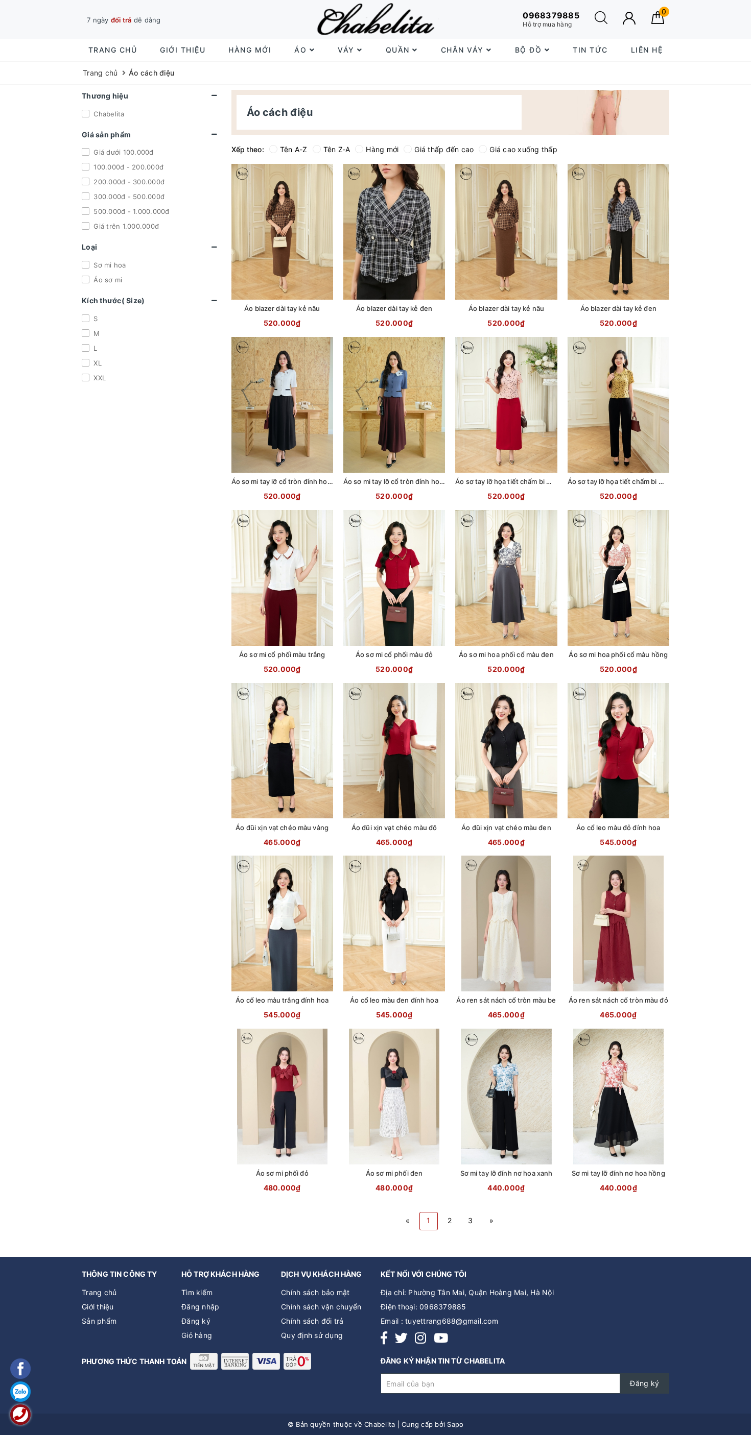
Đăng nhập (200, 1306)
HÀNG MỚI (249, 49)
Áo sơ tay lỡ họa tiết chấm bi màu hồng (516, 481)
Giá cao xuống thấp (523, 149)
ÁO (302, 49)
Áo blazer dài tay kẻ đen (394, 308)
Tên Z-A (336, 149)
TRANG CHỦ (112, 49)
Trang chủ (99, 1292)
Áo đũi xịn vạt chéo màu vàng (282, 827)
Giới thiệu (98, 1306)
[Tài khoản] (629, 18)
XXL (98, 378)
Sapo (455, 1424)
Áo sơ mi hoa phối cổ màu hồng (618, 654)
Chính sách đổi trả (312, 1321)
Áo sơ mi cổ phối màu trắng (282, 654)
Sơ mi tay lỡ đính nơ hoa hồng (618, 1173)
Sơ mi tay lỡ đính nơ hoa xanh (506, 1173)
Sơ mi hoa (108, 265)
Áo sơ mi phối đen (394, 1173)
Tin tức (590, 49)
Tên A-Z (294, 149)
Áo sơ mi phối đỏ (282, 1173)
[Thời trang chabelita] (375, 19)
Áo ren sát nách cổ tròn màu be (506, 1000)
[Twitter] (401, 1338)
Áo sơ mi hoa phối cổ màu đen (506, 654)
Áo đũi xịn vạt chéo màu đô (394, 827)
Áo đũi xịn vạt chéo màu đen (506, 827)
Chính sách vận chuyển (321, 1306)
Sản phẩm (99, 1321)
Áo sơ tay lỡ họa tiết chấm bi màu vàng (628, 481)
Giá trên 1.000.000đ (125, 226)
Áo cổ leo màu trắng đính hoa (282, 1000)
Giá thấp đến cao (444, 149)
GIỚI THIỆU (182, 49)
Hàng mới (382, 149)
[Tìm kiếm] (601, 21)
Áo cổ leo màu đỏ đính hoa (618, 827)
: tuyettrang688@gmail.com (449, 1321)
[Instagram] (420, 1338)
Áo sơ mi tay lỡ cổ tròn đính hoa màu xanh (409, 481)
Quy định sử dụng (312, 1335)
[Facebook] (384, 1338)
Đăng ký (195, 1321)
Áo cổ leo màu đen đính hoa (394, 1000)
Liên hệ (647, 49)
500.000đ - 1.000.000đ (130, 211)
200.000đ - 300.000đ (128, 182)
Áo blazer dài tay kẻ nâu (282, 308)
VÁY (347, 49)
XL (96, 363)
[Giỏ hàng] (657, 21)
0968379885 (442, 1306)
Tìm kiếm (197, 1292)
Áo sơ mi (106, 280)
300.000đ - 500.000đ (128, 196)
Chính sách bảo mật (315, 1292)
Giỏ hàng (196, 1335)
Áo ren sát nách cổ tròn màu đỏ (618, 1000)
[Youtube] (441, 1338)
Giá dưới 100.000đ (122, 152)
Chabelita (108, 113)
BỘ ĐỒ (530, 49)
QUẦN (399, 49)
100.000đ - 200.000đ (127, 167)
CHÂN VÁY (464, 49)
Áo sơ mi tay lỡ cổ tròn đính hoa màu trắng (298, 481)
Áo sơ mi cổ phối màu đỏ (394, 654)
